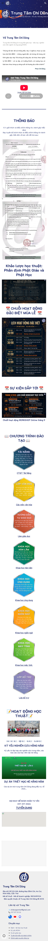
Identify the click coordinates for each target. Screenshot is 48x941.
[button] (2, 3)
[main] (24, 37)
